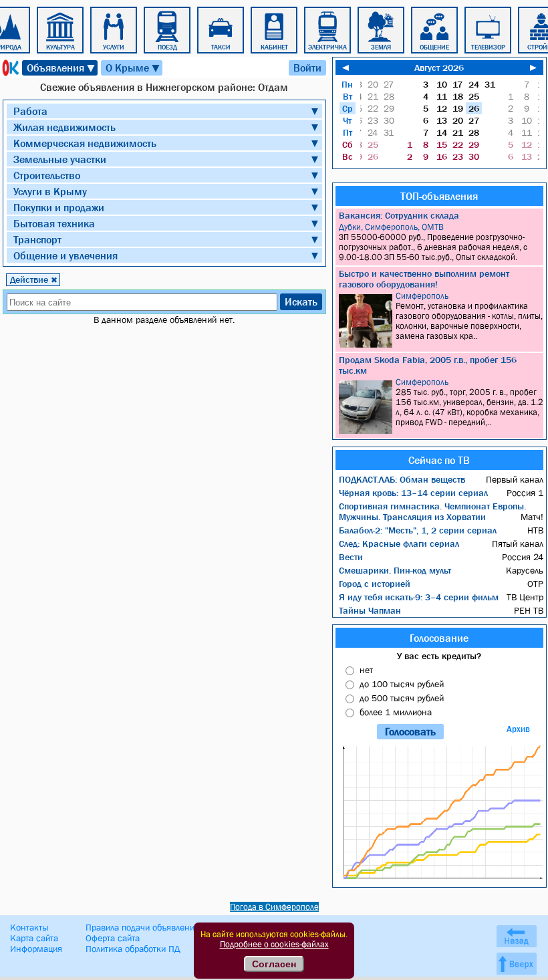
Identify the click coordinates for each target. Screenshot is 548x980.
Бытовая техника (54, 223)
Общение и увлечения (65, 255)
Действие (33, 279)
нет (366, 669)
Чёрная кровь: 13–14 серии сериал (413, 492)
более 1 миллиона (396, 712)
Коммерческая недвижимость (84, 143)
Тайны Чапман (370, 610)
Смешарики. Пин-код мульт (395, 570)
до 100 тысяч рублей (402, 684)
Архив (518, 729)
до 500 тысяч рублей (402, 698)
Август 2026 (439, 67)
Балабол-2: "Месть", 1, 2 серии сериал (418, 530)
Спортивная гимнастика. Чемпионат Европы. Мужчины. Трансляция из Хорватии (432, 511)
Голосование (439, 638)
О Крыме (133, 68)
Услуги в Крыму (50, 191)
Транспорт (37, 239)
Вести (351, 557)
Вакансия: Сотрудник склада (399, 215)
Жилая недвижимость (64, 127)
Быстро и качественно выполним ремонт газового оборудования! (424, 278)
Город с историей (374, 583)
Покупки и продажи (58, 207)
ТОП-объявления (439, 196)
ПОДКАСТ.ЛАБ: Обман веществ (402, 479)
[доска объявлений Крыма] (9, 67)
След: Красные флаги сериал (399, 543)
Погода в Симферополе (274, 907)
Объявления (61, 68)
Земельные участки (59, 159)
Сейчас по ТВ (439, 460)
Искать (301, 301)
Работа (30, 111)
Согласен (274, 964)
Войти (307, 68)
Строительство (46, 175)
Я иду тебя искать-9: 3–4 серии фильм (419, 597)
